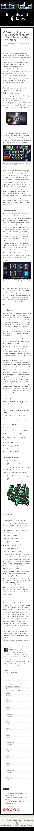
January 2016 (9, 737)
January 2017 (9, 709)
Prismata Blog (15, 821)
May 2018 (8, 695)
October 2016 (9, 716)
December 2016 (10, 712)
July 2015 (8, 751)
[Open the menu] (31, 23)
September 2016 (10, 719)
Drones (26, 437)
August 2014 (9, 777)
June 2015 (8, 754)
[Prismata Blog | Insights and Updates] (17, 6)
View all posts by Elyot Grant (11, 672)
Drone (22, 280)
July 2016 (8, 723)
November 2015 (10, 742)
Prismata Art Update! (12, 686)
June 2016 (8, 726)
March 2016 (8, 733)
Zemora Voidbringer (22, 476)
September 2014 (10, 775)
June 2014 (8, 782)
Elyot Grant (5, 45)
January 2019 (9, 693)
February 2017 (9, 707)
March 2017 (8, 705)
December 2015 (10, 740)
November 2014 (10, 770)
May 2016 (8, 728)
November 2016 (10, 714)
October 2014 (9, 772)
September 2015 (10, 747)
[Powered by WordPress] (16, 822)
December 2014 (10, 768)
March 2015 (8, 761)
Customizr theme (24, 825)
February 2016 (9, 735)
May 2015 (8, 756)
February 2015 (9, 763)
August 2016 (9, 721)
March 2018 (8, 700)
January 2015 (9, 765)
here (11, 514)
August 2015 (9, 749)
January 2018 (9, 702)
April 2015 (8, 758)
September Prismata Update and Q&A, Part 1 (17, 690)
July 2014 (8, 779)
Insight (16, 43)
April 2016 (8, 730)
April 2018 (8, 698)
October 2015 (9, 744)
